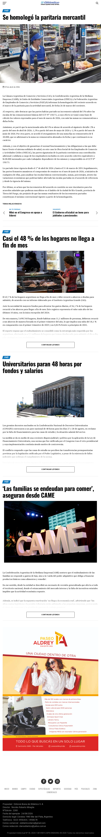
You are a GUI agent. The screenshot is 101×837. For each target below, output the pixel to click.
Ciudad (32, 788)
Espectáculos (44, 788)
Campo (23, 788)
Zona (95, 788)
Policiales (85, 788)
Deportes (57, 788)
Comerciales (52, 792)
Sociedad (67, 788)
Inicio (6, 788)
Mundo (15, 788)
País (76, 788)
